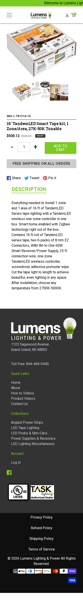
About (15, 388)
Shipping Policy (41, 538)
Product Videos (23, 398)
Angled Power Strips (27, 422)
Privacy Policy (42, 517)
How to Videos (22, 393)
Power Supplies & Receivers (33, 438)
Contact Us (19, 404)
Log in (16, 462)
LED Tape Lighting (25, 428)
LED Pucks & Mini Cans (29, 433)
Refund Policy (41, 528)
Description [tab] (29, 189)
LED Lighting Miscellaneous (32, 444)
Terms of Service (41, 549)
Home (15, 382)
